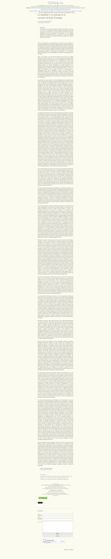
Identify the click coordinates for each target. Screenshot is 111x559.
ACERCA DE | (68, 7)
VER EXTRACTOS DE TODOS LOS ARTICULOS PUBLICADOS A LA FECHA (56, 9)
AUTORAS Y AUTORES (46, 7)
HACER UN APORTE (81, 7)
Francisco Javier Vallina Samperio (45, 21)
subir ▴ (71, 549)
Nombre (39, 514)
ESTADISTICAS (73, 7)
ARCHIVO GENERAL (55, 7)
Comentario (40, 521)
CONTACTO (62, 7)
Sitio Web (40, 519)
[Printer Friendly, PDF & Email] (43, 498)
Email (39, 516)
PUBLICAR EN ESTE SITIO (36, 7)
